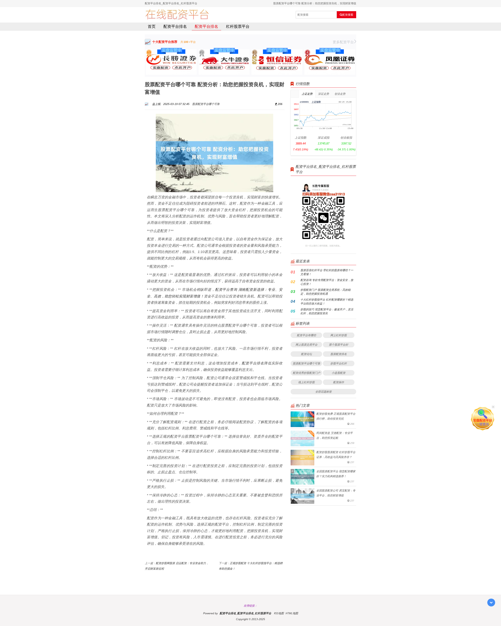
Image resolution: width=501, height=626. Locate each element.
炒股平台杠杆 (338, 363)
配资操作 (338, 382)
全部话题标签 (323, 391)
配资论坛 (306, 354)
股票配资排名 (338, 354)
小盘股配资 (338, 373)
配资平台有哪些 (306, 335)
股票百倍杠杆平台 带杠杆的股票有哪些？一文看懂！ (326, 272)
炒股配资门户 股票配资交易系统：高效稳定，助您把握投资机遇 (325, 291)
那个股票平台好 (338, 344)
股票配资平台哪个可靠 (206, 104)
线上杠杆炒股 (306, 382)
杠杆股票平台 (238, 26)
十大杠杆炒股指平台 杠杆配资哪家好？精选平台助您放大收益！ (326, 301)
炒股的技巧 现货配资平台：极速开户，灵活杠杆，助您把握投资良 (326, 311)
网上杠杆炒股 (338, 335)
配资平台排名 (175, 26)
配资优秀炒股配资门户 (306, 373)
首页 (152, 26)
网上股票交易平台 (306, 344)
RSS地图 (279, 613)
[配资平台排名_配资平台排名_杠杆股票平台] (177, 15)
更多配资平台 (343, 42)
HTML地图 (292, 613)
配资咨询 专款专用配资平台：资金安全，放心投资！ (326, 282)
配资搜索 (347, 14)
